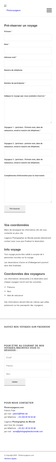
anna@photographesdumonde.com (28, 431)
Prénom (8, 31)
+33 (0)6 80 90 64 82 (27, 416)
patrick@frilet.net (20, 413)
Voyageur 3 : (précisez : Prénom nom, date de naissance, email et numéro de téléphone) (23, 161)
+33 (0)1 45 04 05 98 (27, 428)
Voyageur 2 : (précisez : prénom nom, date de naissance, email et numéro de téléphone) (23, 145)
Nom (6, 44)
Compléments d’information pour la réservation (24, 175)
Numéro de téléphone (13, 70)
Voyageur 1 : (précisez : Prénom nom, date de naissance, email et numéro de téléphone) (23, 129)
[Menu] (48, 10)
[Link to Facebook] (45, 455)
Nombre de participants (14, 83)
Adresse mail (10, 57)
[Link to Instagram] (49, 455)
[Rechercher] (41, 10)
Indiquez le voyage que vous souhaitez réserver (25, 96)
